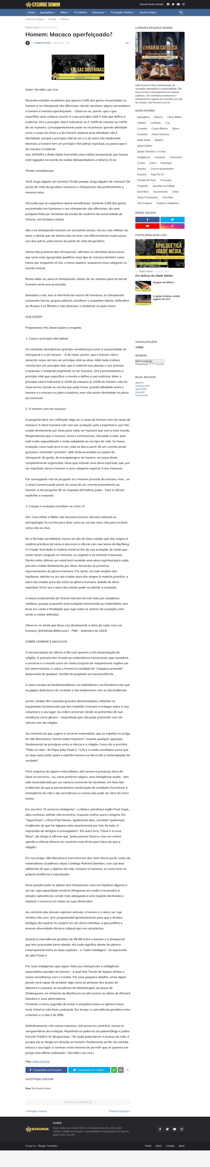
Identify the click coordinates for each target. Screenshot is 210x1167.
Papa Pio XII (157, 174)
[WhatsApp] (114, 1070)
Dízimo (175, 128)
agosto (139, 382)
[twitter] (173, 4)
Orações (141, 168)
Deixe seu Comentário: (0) (78, 1102)
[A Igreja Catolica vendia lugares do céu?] (143, 300)
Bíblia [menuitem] (64, 12)
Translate (159, 364)
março (140, 392)
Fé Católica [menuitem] (80, 12)
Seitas (175, 191)
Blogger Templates (48, 1145)
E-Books (64, 19)
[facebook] (168, 4)
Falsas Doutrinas (49, 27)
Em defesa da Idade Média (154, 275)
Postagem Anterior (37, 1111)
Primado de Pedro (146, 180)
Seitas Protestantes (147, 197)
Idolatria (159, 140)
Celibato (141, 122)
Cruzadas (142, 128)
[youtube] (178, 4)
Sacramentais (160, 191)
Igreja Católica (144, 145)
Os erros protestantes (162, 168)
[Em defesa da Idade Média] (160, 253)
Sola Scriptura (144, 203)
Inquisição (160, 157)
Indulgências (143, 157)
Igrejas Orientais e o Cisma (151, 151)
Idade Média (143, 140)
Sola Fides (167, 197)
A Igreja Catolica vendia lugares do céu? (166, 298)
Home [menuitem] (31, 12)
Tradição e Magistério (167, 203)
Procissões (166, 180)
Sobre (159, 1145)
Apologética (143, 117)
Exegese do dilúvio (163, 282)
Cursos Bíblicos (160, 128)
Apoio (181, 1145)
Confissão (155, 122)
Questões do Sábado (164, 185)
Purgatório (142, 185)
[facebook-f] (147, 219)
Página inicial (32, 27)
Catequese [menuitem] (98, 12)
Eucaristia (142, 134)
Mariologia (166, 163)
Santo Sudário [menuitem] (148, 12)
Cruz (167, 122)
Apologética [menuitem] (46, 12)
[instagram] (183, 4)
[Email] (121, 1070)
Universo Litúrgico (34, 19)
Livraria (52, 19)
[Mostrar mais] (127, 1070)
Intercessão (176, 157)
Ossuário (142, 174)
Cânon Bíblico (174, 117)
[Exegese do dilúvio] (143, 286)
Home (148, 1145)
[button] (181, 12)
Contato (170, 1145)
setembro (142, 385)
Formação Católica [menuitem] (122, 12)
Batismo (158, 117)
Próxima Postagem (119, 1111)
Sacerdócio (143, 191)
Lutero (152, 163)
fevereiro (141, 395)
